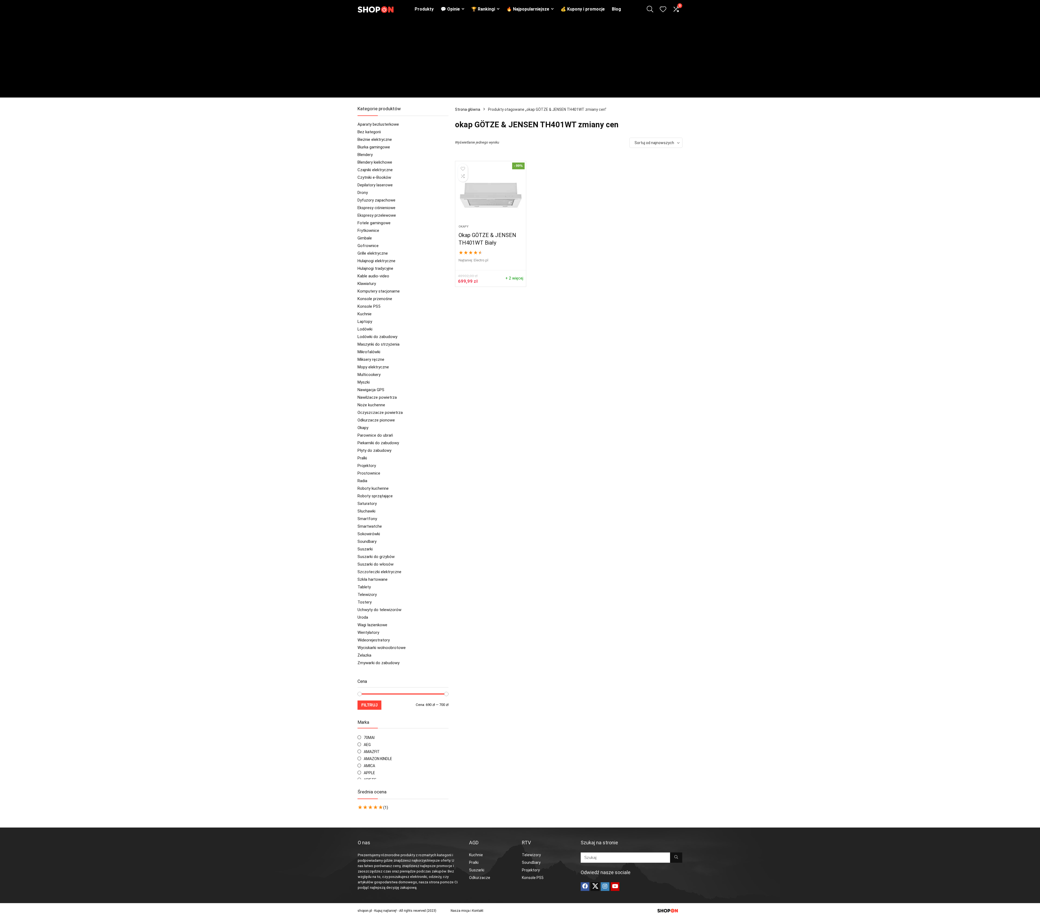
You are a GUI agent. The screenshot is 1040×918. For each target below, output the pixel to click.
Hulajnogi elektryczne (376, 260)
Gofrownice (368, 245)
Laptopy (365, 321)
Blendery (365, 154)
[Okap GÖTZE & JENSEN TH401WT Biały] (490, 195)
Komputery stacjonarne (379, 291)
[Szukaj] (676, 857)
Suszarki (365, 549)
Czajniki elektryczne (375, 169)
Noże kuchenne (371, 405)
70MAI (369, 737)
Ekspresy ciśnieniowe (376, 207)
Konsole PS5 (369, 306)
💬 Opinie (450, 9)
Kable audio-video (373, 276)
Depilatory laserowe (375, 185)
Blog (616, 9)
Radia (362, 480)
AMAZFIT (372, 752)
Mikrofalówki (369, 351)
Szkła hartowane (373, 579)
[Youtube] (615, 886)
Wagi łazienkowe (372, 624)
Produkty (424, 9)
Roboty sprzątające (375, 496)
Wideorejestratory (374, 640)
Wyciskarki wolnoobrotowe (382, 647)
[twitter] (595, 886)
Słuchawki (366, 511)
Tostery (365, 602)
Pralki (362, 458)
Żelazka (364, 655)
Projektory (367, 465)
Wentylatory (368, 632)
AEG (367, 744)
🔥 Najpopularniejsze (527, 9)
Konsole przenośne (375, 298)
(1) (385, 807)
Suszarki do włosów (376, 564)
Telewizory (367, 594)
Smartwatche (370, 526)
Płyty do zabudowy (374, 450)
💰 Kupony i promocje (583, 9)
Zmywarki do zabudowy (378, 662)
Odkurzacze (479, 877)
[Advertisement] (520, 60)
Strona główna (467, 109)
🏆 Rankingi (483, 9)
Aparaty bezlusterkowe (378, 124)
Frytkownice (368, 230)
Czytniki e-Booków (374, 177)
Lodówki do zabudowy (377, 336)
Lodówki (365, 329)
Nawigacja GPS (371, 389)
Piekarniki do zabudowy (378, 442)
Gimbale (365, 238)
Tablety (364, 587)
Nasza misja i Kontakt (467, 911)
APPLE (369, 773)
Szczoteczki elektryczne (379, 571)
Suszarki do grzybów (376, 556)
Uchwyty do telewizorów (379, 609)
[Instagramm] (605, 886)
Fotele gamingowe (374, 222)
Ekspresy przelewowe (377, 215)
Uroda (363, 617)
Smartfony (367, 518)
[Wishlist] (663, 10)
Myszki (364, 382)
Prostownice (369, 473)
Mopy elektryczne (373, 367)
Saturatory (367, 503)
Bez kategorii (369, 131)
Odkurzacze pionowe (376, 420)
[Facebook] (585, 886)
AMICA (369, 766)
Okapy (363, 427)
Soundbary (367, 541)
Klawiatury (367, 283)
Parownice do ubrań (375, 435)
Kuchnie (365, 314)
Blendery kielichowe (375, 162)
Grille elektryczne (373, 253)
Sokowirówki (369, 533)
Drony (363, 192)
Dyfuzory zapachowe (376, 200)
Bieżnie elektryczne (375, 139)
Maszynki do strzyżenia (378, 344)
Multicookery (369, 374)
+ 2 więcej (514, 278)
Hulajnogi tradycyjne (375, 268)
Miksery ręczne (371, 359)
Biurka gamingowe (374, 147)
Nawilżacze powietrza (377, 397)
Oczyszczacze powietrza (380, 412)
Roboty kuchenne (373, 488)
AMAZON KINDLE (378, 759)
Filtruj (369, 705)
